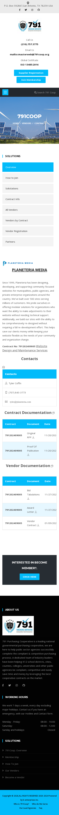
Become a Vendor (15, 777)
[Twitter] (26, 10)
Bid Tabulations (33, 492)
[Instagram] (32, 10)
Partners (10, 241)
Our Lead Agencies (27, 808)
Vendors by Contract (17, 220)
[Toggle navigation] (5, 92)
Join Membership (31, 80)
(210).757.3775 (29, 44)
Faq (40, 808)
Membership (12, 757)
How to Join (12, 177)
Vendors (26, 123)
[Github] (23, 685)
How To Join (11, 763)
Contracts (40, 123)
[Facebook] (20, 10)
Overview (11, 167)
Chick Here (29, 577)
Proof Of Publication (33, 448)
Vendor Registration (16, 231)
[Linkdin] (39, 10)
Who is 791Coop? (21, 804)
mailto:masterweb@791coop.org (29, 54)
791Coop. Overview (16, 750)
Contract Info (13, 199)
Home (16, 123)
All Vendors (12, 209)
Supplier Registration (31, 73)
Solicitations (12, 188)
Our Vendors (12, 770)
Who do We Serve (40, 804)
